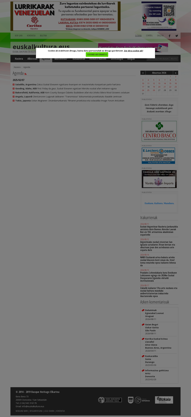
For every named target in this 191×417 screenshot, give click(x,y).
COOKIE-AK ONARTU (97, 54)
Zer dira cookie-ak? (133, 50)
